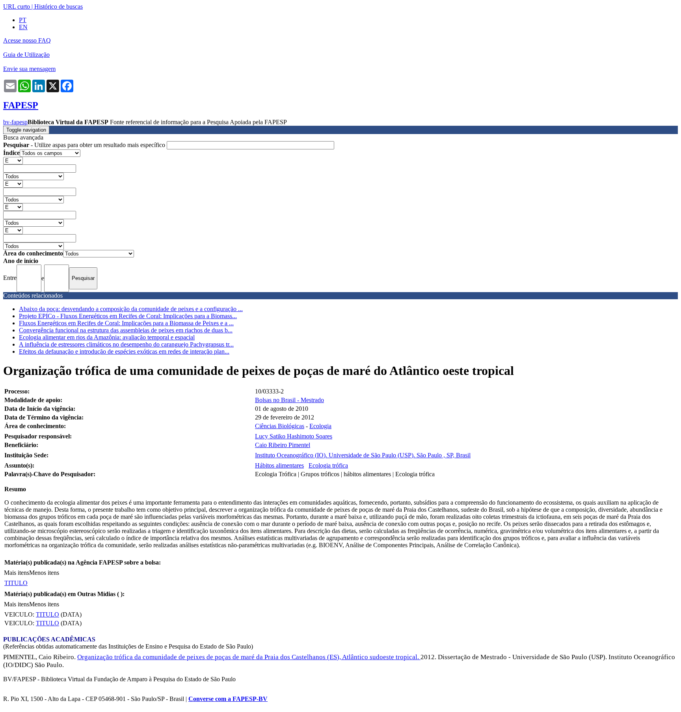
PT (22, 20)
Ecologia (320, 426)
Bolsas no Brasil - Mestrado (289, 400)
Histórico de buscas (58, 6)
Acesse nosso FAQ (27, 40)
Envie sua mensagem (29, 68)
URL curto (16, 6)
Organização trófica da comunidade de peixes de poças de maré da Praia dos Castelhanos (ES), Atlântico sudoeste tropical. (249, 657)
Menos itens (44, 572)
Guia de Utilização (26, 54)
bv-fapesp (15, 122)
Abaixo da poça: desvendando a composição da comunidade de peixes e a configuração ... (131, 309)
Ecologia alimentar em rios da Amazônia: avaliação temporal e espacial (107, 337)
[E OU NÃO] (13, 160)
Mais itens (16, 572)
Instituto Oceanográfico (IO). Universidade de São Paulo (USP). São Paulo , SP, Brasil (363, 455)
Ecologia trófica (328, 465)
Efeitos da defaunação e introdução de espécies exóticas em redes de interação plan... (124, 351)
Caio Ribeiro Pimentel (282, 445)
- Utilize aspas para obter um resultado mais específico (85, 145)
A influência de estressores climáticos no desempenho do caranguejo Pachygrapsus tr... (126, 344)
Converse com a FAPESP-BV (228, 698)
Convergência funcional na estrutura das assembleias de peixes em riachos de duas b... (126, 330)
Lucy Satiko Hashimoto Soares (293, 436)
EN (23, 27)
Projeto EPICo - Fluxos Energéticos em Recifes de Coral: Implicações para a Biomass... (128, 316)
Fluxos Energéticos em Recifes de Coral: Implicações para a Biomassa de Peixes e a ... (126, 323)
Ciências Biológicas (279, 426)
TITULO (16, 583)
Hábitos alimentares (279, 465)
